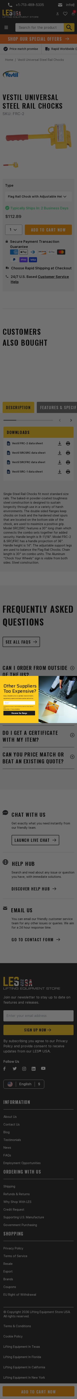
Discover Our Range (19, 713)
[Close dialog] (74, 679)
